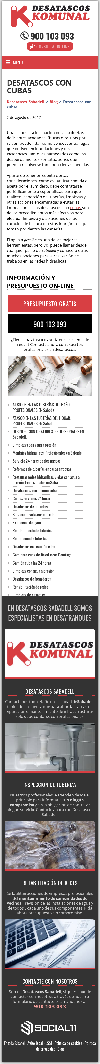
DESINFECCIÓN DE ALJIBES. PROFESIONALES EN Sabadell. (48, 434)
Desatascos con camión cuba (34, 547)
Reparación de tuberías (30, 539)
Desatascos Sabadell (25, 101)
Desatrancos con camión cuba (35, 490)
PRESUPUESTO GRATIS (50, 303)
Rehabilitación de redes (30, 587)
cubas (75, 207)
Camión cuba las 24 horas (32, 563)
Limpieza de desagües (29, 595)
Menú (18, 62)
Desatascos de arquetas (30, 506)
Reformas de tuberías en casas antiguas (42, 469)
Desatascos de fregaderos (32, 579)
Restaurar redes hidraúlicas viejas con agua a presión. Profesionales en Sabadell (46, 479)
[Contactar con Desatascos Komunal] (50, 968)
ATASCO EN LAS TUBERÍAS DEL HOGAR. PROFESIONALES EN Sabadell (42, 420)
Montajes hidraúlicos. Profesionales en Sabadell (48, 453)
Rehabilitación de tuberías (32, 530)
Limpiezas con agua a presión (34, 445)
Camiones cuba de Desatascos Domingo (42, 555)
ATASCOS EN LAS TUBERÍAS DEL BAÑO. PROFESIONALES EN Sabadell (42, 407)
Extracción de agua (27, 522)
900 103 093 (52, 35)
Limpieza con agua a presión (33, 571)
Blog (54, 101)
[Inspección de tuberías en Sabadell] (50, 771)
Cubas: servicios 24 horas (31, 498)
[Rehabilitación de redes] (50, 869)
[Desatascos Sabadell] (50, 23)
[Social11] (50, 1027)
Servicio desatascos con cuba (34, 514)
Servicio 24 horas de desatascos (36, 461)
